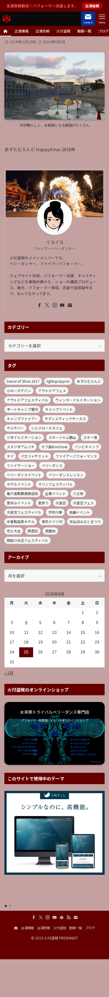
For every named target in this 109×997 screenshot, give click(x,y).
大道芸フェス (83, 502)
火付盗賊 (59, 927)
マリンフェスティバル (55, 484)
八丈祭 (78, 493)
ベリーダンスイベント (24, 474)
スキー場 (90, 437)
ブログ (90, 927)
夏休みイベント (19, 502)
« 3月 (9, 673)
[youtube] (62, 305)
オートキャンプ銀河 (22, 409)
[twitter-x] (47, 305)
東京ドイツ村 (52, 521)
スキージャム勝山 (62, 437)
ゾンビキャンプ (86, 446)
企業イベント (55, 493)
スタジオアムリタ (20, 446)
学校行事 (55, 512)
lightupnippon (58, 381)
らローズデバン (19, 390)
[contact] (70, 305)
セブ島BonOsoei (54, 446)
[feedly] (61, 917)
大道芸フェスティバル (24, 512)
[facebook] (39, 305)
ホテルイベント (19, 484)
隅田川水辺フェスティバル (27, 540)
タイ (10, 455)
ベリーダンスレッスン (66, 474)
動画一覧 (75, 927)
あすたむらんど (89, 381)
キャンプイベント (59, 409)
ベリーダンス (52, 465)
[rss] (68, 917)
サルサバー (15, 427)
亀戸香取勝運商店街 (22, 493)
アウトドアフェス (52, 390)
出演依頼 (43, 927)
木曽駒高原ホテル (21, 521)
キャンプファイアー (22, 418)
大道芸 (61, 502)
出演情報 (27, 927)
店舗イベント (79, 512)
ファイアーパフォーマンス (76, 455)
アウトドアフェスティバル (27, 399)
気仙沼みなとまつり (85, 521)
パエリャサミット (35, 455)
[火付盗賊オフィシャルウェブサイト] (6, 19)
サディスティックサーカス (65, 418)
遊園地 (50, 530)
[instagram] (55, 305)
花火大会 (14, 530)
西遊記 (33, 530)
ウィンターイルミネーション (78, 399)
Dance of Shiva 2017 (23, 381)
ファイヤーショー (21, 465)
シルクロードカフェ (46, 427)
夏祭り (43, 502)
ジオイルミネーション (24, 437)
